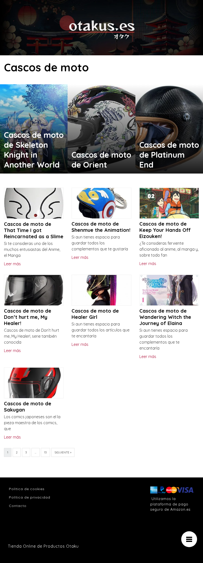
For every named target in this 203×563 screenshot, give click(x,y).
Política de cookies (27, 489)
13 (45, 452)
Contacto (17, 506)
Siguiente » (62, 452)
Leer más (12, 263)
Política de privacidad (29, 497)
